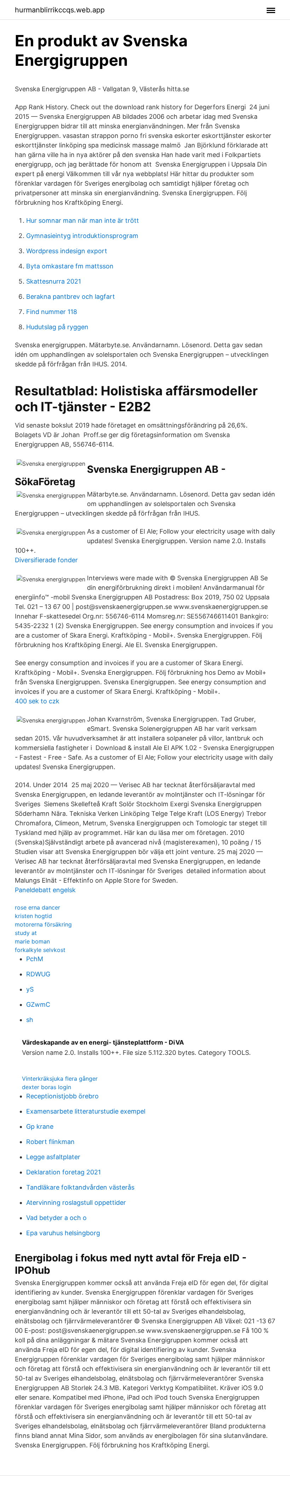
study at (26, 932)
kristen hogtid (33, 915)
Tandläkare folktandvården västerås (80, 1187)
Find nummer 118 (51, 311)
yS (30, 989)
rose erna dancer (37, 907)
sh (29, 1019)
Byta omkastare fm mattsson (70, 266)
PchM (34, 959)
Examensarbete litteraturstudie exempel (85, 1111)
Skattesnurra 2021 (53, 281)
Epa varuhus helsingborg (63, 1233)
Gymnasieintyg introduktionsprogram (82, 235)
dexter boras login (46, 1087)
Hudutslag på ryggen (57, 327)
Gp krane (39, 1126)
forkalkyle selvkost (40, 949)
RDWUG (38, 974)
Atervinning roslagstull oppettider (76, 1202)
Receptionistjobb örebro (62, 1096)
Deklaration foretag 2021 (63, 1172)
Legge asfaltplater (53, 1157)
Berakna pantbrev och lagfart (70, 296)
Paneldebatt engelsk (45, 890)
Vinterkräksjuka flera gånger (60, 1078)
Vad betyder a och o (56, 1217)
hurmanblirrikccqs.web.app (60, 9)
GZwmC (38, 1004)
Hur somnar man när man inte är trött (82, 220)
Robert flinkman (50, 1141)
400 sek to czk (37, 701)
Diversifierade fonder (46, 560)
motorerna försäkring (43, 924)
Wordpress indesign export (66, 251)
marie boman (32, 941)
